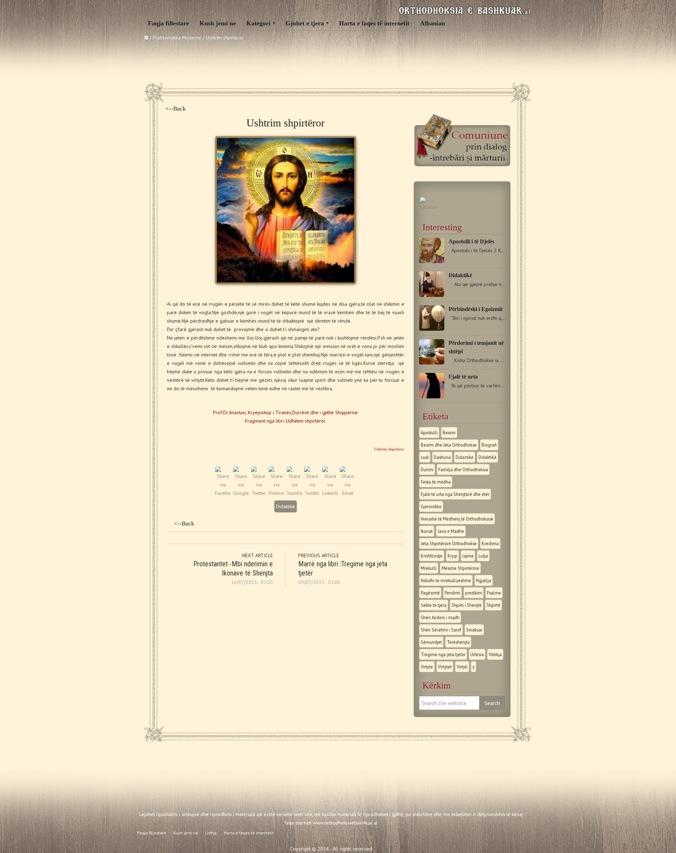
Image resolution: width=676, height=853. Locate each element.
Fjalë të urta (463, 377)
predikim (473, 593)
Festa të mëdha (436, 482)
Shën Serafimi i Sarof (441, 630)
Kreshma (490, 543)
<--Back (175, 108)
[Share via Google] (241, 493)
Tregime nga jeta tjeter (443, 654)
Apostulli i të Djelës (471, 241)
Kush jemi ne (218, 23)
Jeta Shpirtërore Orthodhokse (449, 543)
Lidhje (211, 832)
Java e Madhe (451, 531)
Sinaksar (474, 630)
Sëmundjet (431, 642)
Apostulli (429, 432)
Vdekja (495, 654)
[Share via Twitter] (259, 493)
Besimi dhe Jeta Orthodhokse (449, 445)
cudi (425, 457)
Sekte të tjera (433, 605)
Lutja (483, 556)
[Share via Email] (348, 493)
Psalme (494, 593)
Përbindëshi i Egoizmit (475, 309)
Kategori (258, 23)
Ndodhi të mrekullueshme (446, 580)
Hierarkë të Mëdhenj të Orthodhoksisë (457, 519)
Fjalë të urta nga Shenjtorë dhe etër (455, 494)
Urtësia (477, 654)
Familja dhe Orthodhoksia (463, 469)
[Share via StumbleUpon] (294, 493)
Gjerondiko (431, 506)
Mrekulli (429, 568)
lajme (468, 556)
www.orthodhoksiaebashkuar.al (345, 823)
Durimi (427, 469)
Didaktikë (285, 506)
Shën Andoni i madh (440, 617)
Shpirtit (493, 605)
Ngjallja (483, 580)
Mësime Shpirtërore (460, 568)
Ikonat (427, 531)
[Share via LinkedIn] (330, 493)
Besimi (449, 432)
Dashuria (442, 457)
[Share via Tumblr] (312, 493)
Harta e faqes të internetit (374, 23)
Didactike (465, 457)
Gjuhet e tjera (305, 23)
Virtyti (462, 667)
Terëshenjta (458, 642)
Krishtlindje (432, 556)
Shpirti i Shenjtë (466, 605)
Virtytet (445, 667)
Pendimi (452, 593)
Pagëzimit (430, 593)
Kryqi (452, 556)
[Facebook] (428, 207)
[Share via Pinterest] (276, 493)
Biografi (489, 445)
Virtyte (427, 667)
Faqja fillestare (168, 23)
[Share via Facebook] (223, 493)
